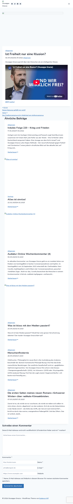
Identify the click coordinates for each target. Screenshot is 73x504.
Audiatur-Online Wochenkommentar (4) (29, 253)
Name (40, 462)
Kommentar (7, 457)
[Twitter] (15, 4)
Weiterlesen (13, 152)
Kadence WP (44, 498)
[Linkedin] (20, 4)
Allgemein (9, 51)
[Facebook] (12, 4)
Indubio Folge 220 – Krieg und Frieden (28, 127)
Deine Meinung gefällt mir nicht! (13, 109)
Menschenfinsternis (18, 352)
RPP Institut (10, 102)
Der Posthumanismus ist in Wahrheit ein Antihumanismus (23, 114)
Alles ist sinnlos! (17, 199)
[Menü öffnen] (69, 3)
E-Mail (40, 468)
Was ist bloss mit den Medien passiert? (29, 325)
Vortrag (10, 196)
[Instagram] (17, 4)
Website (40, 473)
